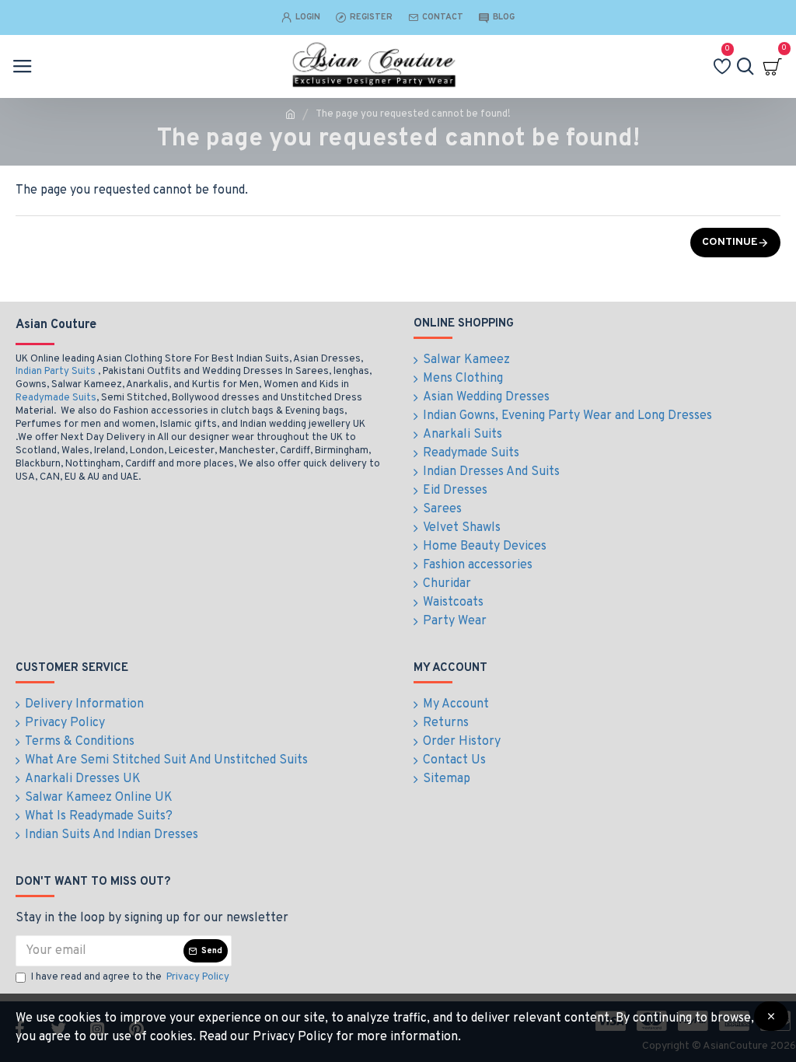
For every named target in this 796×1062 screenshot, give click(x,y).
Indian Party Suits (56, 371)
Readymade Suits (56, 398)
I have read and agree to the (130, 977)
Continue (730, 242)
